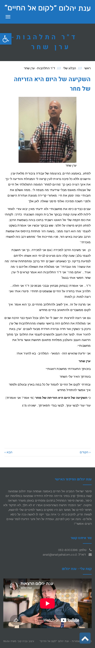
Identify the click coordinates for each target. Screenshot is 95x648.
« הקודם (85, 452)
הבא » (8, 452)
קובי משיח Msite (12, 641)
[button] (5, 39)
